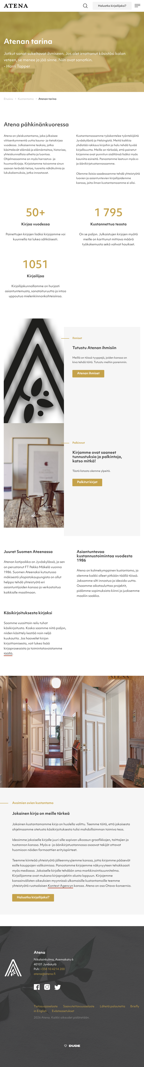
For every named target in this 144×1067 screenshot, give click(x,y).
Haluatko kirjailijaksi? (112, 6)
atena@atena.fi (45, 974)
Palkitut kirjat (87, 482)
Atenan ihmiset (88, 373)
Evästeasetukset (63, 1011)
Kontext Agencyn (60, 886)
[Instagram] (49, 989)
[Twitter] (59, 989)
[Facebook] (39, 989)
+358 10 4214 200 (52, 969)
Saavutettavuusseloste (79, 1006)
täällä (8, 653)
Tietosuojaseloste (46, 1006)
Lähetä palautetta (112, 1006)
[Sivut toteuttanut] (72, 1046)
